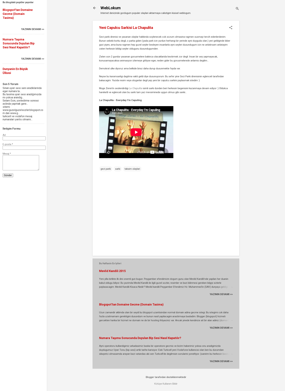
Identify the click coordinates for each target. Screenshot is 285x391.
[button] (231, 28)
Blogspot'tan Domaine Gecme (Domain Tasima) (131, 304)
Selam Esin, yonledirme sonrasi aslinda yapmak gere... (21, 102)
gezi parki (106, 168)
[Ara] (237, 9)
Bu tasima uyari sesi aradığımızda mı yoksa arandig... (22, 96)
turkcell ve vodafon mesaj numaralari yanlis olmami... (17, 118)
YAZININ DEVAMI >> (221, 294)
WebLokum (110, 8)
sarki (117, 168)
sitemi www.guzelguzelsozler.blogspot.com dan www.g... (23, 110)
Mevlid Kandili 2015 (112, 271)
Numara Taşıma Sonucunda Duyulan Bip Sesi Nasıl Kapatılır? (140, 338)
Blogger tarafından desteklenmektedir (166, 377)
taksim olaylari (132, 168)
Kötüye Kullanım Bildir (165, 383)
